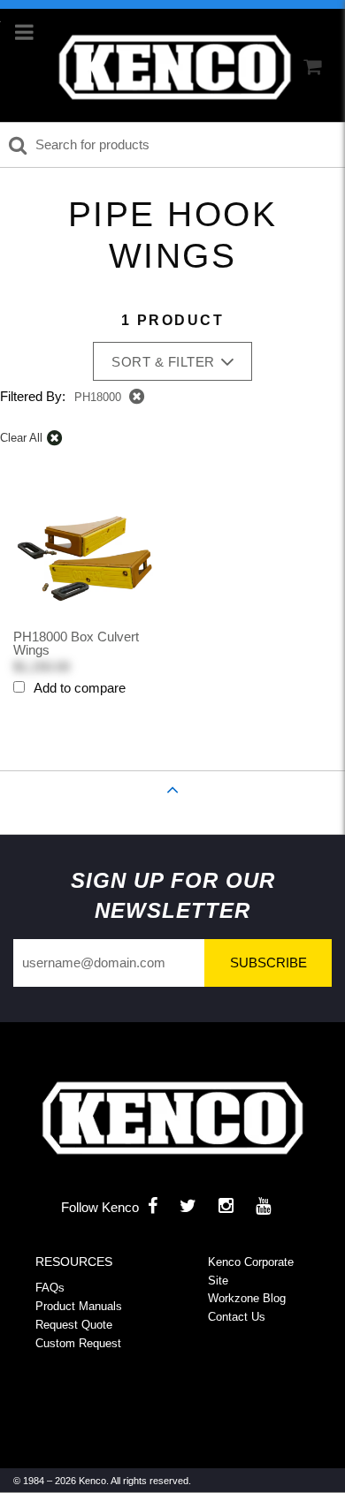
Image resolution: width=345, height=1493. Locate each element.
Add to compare (80, 687)
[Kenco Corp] (175, 67)
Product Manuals (78, 1306)
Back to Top (173, 809)
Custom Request (78, 1343)
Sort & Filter (163, 361)
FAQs (50, 1287)
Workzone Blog (247, 1298)
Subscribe (268, 962)
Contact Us (236, 1316)
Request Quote (73, 1324)
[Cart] (312, 67)
